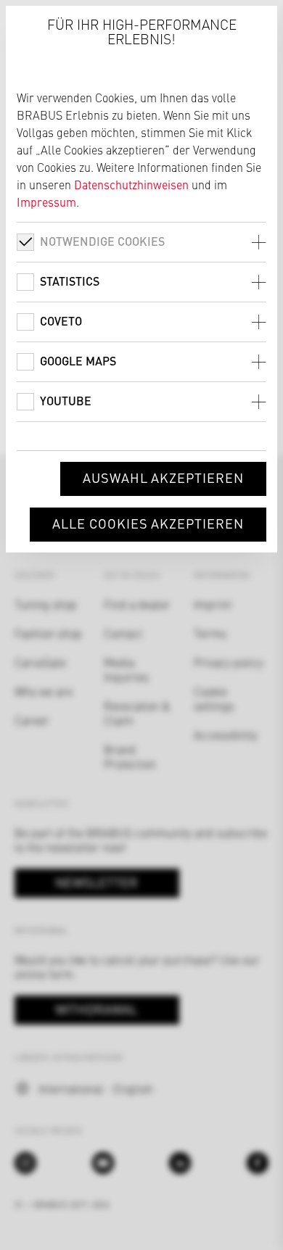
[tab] (141, 242)
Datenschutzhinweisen (131, 184)
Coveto (61, 320)
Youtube (65, 400)
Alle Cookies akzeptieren (148, 523)
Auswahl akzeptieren (163, 477)
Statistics (69, 281)
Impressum (46, 202)
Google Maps (78, 360)
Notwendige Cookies (102, 241)
